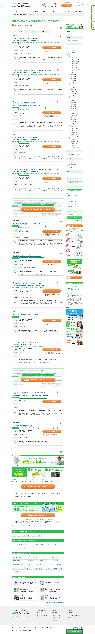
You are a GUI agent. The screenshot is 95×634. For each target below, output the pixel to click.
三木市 (72, 98)
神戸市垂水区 (74, 67)
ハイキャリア (48, 568)
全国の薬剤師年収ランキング (73, 615)
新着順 (32, 31)
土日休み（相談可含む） (40, 564)
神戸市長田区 (74, 63)
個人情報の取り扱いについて (42, 615)
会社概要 (13, 627)
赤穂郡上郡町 (73, 141)
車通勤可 (21, 568)
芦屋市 (72, 83)
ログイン (78, 5)
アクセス (19, 627)
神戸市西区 (74, 72)
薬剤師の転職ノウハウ (72, 610)
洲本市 (60, 544)
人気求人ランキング (56, 615)
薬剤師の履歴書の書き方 (72, 612)
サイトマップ (39, 620)
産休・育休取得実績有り (18, 557)
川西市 (33, 547)
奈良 (34, 535)
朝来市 (72, 117)
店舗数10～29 (46, 557)
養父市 (72, 111)
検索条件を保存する (78, 220)
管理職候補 (58, 564)
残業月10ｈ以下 (29, 564)
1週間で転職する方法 (72, 617)
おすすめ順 (19, 31)
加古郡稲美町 (73, 130)
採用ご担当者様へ (67, 2)
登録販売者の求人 (38, 568)
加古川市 (21, 547)
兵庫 (19, 535)
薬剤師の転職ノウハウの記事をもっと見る (55, 602)
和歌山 (38, 535)
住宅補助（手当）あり (18, 564)
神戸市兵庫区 (74, 61)
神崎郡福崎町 (73, 136)
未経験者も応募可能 (44, 560)
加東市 (72, 123)
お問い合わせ (39, 619)
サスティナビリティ (28, 627)
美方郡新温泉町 (73, 147)
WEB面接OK (15, 571)
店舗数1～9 (37, 557)
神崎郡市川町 (73, 134)
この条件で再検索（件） (75, 217)
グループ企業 (41, 627)
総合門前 (51, 564)
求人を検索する (78, 11)
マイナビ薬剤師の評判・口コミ (73, 619)
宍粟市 (72, 121)
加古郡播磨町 (73, 132)
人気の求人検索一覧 (56, 617)
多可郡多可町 (73, 128)
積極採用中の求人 (58, 568)
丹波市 (72, 113)
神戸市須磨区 (74, 65)
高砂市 (72, 100)
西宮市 (54, 544)
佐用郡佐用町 (73, 143)
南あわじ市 (39, 547)
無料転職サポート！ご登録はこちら (38, 486)
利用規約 (39, 617)
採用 (35, 627)
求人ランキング (67, 11)
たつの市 (72, 124)
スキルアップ (29, 557)
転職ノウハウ (46, 11)
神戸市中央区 (29, 544)
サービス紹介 (25, 11)
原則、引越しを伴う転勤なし (30, 560)
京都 (24, 535)
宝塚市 (27, 547)
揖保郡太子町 (73, 139)
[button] (60, 36)
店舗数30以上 (55, 557)
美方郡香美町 (73, 145)
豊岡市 (72, 89)
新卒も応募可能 (55, 560)
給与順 (45, 31)
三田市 (72, 106)
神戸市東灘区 (74, 57)
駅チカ (14, 568)
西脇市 (72, 95)
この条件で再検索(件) (74, 631)
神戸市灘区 (74, 59)
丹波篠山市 (73, 110)
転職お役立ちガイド (57, 11)
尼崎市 (42, 544)
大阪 (14, 535)
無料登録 (66, 5)
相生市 (72, 87)
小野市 (72, 104)
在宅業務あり (28, 568)
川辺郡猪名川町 (73, 126)
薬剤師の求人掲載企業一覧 (57, 619)
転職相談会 (35, 11)
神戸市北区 (21, 544)
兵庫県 (70, 54)
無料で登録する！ (38, 515)
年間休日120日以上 (17, 560)
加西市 (72, 108)
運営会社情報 (55, 620)
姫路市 (36, 544)
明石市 (48, 544)
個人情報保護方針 (49, 627)
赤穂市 (72, 93)
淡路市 (72, 119)
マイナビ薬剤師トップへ (41, 610)
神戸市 (14, 544)
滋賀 (29, 535)
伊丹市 (14, 547)
